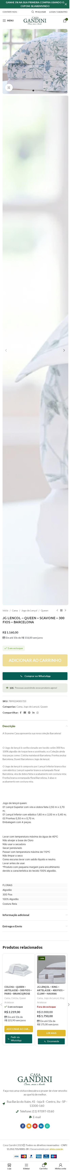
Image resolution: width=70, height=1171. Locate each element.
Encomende (53, 1041)
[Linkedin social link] (33, 712)
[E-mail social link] (25, 712)
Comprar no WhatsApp (37, 676)
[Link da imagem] (35, 1078)
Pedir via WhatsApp (16, 1039)
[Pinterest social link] (29, 712)
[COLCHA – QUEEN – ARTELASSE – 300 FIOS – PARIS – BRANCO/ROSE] (18, 969)
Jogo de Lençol (29, 610)
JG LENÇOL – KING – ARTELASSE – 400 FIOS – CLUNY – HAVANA (50, 990)
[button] (6, 61)
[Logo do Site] (35, 20)
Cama (15, 610)
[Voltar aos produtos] (61, 611)
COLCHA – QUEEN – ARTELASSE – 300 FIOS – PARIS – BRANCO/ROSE (18, 990)
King (62, 998)
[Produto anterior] (57, 611)
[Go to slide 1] (33, 90)
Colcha (14, 998)
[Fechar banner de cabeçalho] (66, 4)
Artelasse (9, 1002)
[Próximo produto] (65, 611)
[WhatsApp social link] (38, 712)
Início (5, 610)
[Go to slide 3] (40, 90)
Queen (44, 610)
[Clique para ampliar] (9, 87)
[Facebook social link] (21, 712)
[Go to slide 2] (37, 90)
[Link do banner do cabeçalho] (35, 4)
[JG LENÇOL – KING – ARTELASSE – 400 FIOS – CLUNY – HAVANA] (51, 969)
